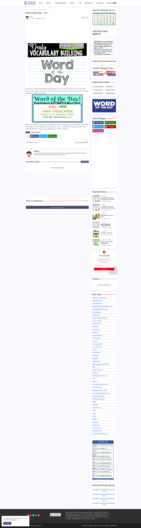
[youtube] (31, 515)
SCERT (94, 416)
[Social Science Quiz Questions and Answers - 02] (96, 207)
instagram (99, 131)
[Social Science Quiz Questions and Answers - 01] (96, 198)
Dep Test (94, 341)
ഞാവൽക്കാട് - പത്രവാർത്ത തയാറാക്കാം (102, 449)
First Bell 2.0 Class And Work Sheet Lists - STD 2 (104, 495)
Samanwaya (95, 361)
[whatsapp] (36, 515)
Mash (36, 151)
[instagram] (39, 515)
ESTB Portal (95, 425)
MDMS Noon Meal (97, 370)
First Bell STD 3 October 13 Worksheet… (102, 469)
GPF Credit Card (97, 387)
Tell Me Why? (96, 315)
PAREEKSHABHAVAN (98, 399)
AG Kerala (95, 422)
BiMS (93, 367)
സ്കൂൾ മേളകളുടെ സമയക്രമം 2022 (106, 224)
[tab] (40, 3)
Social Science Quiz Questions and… (103, 445)
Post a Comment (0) (57, 207)
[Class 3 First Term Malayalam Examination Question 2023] (96, 242)
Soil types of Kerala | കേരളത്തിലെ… (102, 466)
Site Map (89, 525)
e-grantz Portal (96, 347)
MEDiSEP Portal (97, 431)
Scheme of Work (97, 321)
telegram (99, 126)
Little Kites (95, 405)
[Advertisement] (57, 31)
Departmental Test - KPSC (99, 390)
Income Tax (95, 373)
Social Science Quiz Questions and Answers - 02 (108, 207)
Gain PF (94, 381)
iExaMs (94, 402)
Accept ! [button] (7, 523)
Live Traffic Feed (103, 442)
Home (41, 3)
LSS (80, 3)
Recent (48, 3)
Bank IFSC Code (97, 407)
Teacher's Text (96, 323)
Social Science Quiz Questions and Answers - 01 (108, 198)
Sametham (95, 358)
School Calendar (97, 335)
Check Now (13, 520)
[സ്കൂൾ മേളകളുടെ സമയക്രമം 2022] (96, 224)
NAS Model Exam (98, 93)
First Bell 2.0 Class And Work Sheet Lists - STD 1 (104, 490)
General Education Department (101, 393)
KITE (93, 378)
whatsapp (111, 122)
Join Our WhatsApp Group (99, 318)
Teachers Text (98, 90)
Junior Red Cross (97, 428)
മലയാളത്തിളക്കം (96, 312)
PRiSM (94, 419)
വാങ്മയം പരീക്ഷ (110, 90)
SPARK (94, 350)
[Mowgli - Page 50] (96, 233)
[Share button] (58, 136)
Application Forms (97, 300)
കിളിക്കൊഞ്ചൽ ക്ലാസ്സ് (99, 297)
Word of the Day (34, 9)
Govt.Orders (95, 329)
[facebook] (28, 515)
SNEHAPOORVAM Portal (99, 376)
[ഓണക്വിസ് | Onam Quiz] (96, 216)
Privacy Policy (105, 525)
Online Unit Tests (97, 303)
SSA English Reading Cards (100, 309)
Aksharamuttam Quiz (111, 93)
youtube (111, 126)
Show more (85, 161)
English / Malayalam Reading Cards (102, 306)
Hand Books (89, 3)
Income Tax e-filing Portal (99, 433)
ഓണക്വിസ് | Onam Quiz (107, 216)
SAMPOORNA (96, 352)
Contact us (96, 525)
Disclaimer (113, 525)
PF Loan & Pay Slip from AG (100, 384)
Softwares (110, 3)
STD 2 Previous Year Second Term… (102, 457)
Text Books (99, 3)
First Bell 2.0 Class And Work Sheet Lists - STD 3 (104, 499)
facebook (99, 122)
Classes (71, 3)
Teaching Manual (98, 86)
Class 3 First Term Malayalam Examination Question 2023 (108, 242)
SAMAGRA (95, 355)
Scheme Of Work (60, 3)
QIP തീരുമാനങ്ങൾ (97, 344)
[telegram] (33, 515)
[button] (114, 3)
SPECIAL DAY (96, 338)
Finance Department (98, 396)
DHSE (94, 410)
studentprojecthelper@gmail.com (103, 49)
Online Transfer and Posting (100, 364)
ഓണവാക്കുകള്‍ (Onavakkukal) (99, 472)
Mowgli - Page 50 (106, 233)
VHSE (94, 413)
